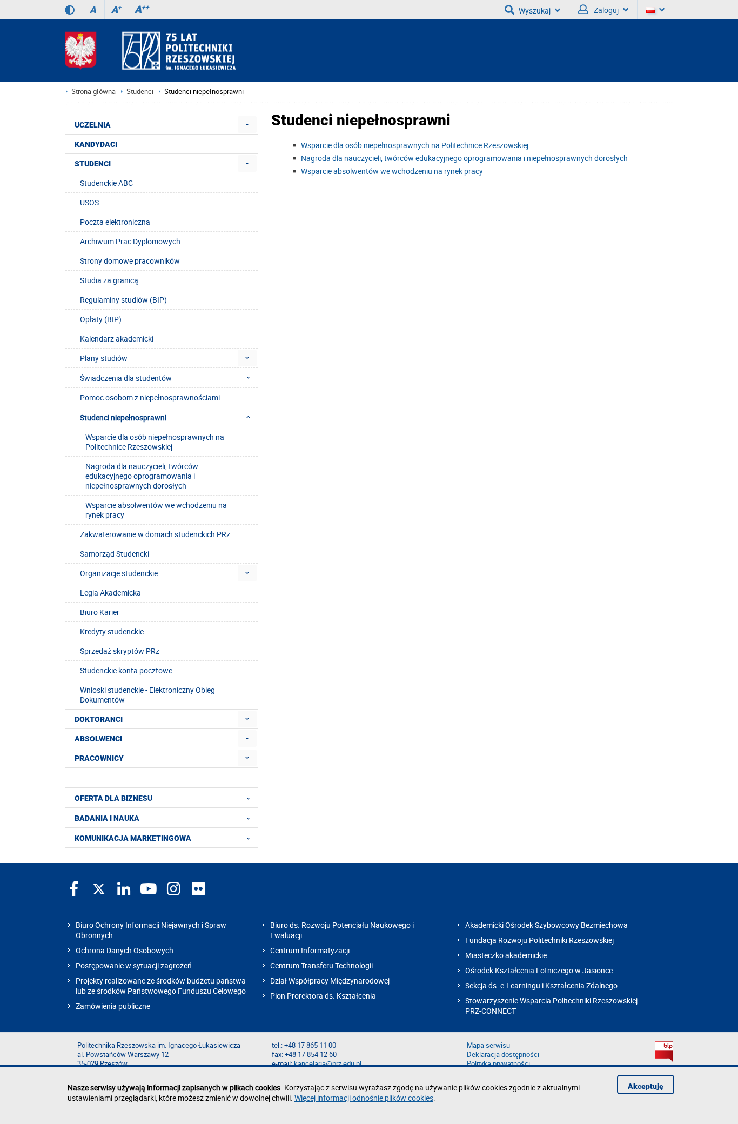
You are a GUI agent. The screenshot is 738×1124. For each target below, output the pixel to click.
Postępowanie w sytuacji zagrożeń (134, 965)
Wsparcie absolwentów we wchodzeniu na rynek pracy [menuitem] (156, 510)
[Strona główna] (150, 50)
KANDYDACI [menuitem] (96, 144)
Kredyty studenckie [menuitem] (112, 631)
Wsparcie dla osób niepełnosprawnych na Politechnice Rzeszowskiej (414, 145)
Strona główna (93, 91)
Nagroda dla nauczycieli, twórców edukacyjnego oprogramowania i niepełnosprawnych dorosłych (464, 158)
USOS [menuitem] (89, 202)
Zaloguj (605, 10)
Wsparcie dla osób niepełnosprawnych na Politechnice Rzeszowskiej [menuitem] (154, 442)
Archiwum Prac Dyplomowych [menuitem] (130, 241)
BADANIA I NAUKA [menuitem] (107, 818)
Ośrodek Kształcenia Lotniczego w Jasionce (539, 970)
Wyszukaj (535, 10)
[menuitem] (247, 124)
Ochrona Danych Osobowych (124, 950)
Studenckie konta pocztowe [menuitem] (126, 670)
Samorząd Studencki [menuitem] (114, 553)
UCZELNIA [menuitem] (93, 125)
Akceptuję (645, 1086)
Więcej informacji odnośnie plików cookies (363, 1098)
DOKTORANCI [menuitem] (99, 719)
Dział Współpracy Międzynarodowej (330, 980)
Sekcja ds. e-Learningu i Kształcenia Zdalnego (541, 985)
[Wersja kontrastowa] (70, 9)
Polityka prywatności (498, 1063)
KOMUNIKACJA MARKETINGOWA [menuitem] (133, 838)
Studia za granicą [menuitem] (109, 280)
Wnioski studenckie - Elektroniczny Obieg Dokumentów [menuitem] (147, 695)
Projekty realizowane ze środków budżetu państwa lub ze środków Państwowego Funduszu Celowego (161, 985)
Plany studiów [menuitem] (104, 358)
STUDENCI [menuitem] (93, 163)
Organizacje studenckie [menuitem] (119, 573)
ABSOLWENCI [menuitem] (98, 738)
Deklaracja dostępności (503, 1054)
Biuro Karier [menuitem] (99, 612)
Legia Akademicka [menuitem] (110, 592)
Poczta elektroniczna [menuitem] (115, 222)
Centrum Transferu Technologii (321, 965)
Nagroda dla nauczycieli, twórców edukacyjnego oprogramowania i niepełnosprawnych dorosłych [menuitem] (141, 476)
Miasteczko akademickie (506, 955)
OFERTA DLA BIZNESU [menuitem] (113, 798)
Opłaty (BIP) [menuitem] (101, 319)
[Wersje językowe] (655, 9)
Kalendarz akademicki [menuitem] (116, 338)
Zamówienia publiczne (113, 1006)
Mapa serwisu (488, 1045)
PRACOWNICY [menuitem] (99, 758)
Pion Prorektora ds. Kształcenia (323, 996)
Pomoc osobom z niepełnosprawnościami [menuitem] (150, 397)
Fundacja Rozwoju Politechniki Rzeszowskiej (539, 940)
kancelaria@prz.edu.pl (327, 1063)
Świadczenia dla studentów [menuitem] (126, 378)
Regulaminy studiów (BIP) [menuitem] (123, 300)
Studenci (139, 91)
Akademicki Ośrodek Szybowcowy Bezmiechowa (546, 925)
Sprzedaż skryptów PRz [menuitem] (119, 651)
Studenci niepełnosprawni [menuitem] (123, 417)
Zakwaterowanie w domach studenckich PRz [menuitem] (155, 534)
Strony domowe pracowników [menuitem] (130, 261)
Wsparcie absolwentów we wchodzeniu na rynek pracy (392, 171)
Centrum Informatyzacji (310, 950)
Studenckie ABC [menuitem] (106, 183)
